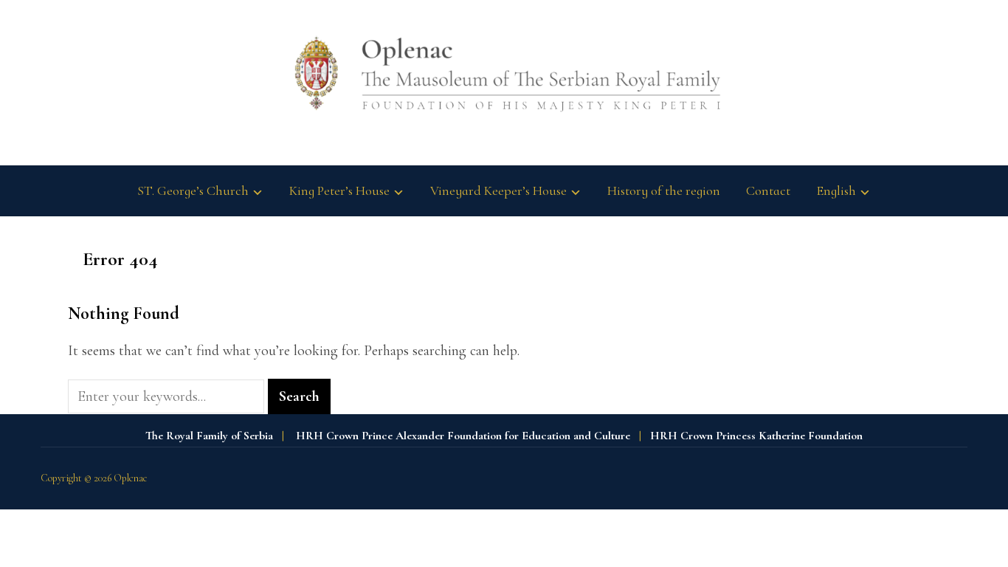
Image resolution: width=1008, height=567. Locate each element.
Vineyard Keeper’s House (498, 190)
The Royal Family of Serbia (209, 435)
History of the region (663, 190)
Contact (768, 190)
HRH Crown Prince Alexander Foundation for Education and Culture (463, 435)
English (836, 190)
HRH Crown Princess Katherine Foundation (756, 435)
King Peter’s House (339, 190)
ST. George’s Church (193, 190)
